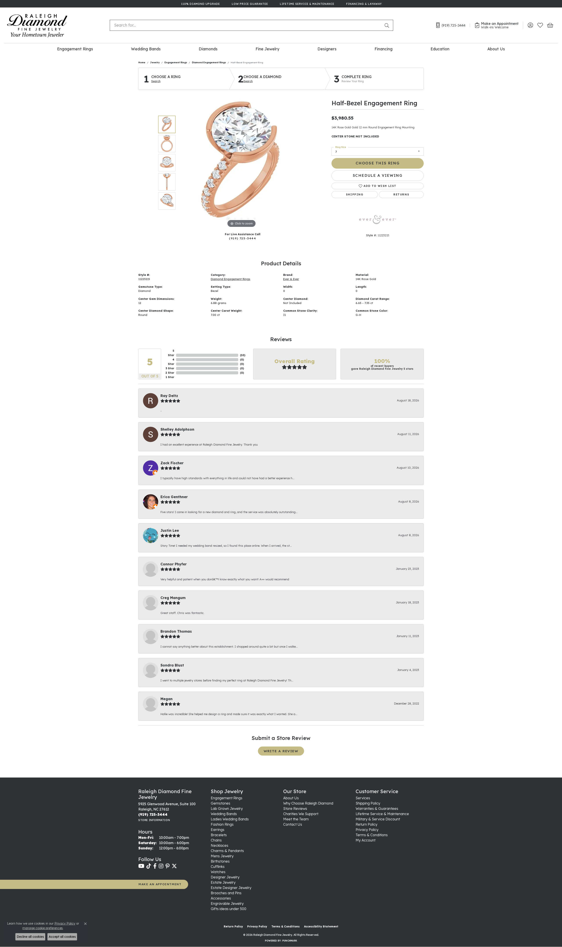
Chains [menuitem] (216, 840)
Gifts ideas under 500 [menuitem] (228, 909)
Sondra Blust (172, 665)
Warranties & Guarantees (377, 808)
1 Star (170, 377)
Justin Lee (169, 530)
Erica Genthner (174, 497)
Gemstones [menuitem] (220, 803)
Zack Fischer (172, 463)
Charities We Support (300, 814)
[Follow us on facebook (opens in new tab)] (155, 866)
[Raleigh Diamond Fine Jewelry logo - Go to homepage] (37, 25)
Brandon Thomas (176, 631)
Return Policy (366, 824)
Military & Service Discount (378, 819)
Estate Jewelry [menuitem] (223, 882)
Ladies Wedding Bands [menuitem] (230, 819)
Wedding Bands (146, 48)
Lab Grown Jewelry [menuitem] (227, 808)
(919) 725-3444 (242, 238)
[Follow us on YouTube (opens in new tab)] (141, 866)
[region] (241, 163)
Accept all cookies (62, 937)
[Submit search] (387, 25)
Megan (166, 699)
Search (155, 81)
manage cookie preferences (42, 928)
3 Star (170, 368)
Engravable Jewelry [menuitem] (227, 903)
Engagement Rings (75, 48)
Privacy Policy (367, 829)
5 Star (171, 353)
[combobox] (246, 25)
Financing (384, 48)
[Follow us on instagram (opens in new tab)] (161, 866)
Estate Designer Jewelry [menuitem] (231, 887)
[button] (530, 25)
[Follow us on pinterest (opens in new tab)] (167, 866)
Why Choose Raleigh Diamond (308, 803)
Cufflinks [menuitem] (218, 866)
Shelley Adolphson (177, 429)
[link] (200, 3)
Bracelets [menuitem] (219, 835)
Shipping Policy (368, 803)
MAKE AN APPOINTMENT (160, 884)
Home (141, 62)
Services (363, 798)
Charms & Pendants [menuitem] (227, 851)
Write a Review (281, 751)
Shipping (355, 194)
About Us (496, 48)
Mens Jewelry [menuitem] (222, 856)
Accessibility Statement (321, 926)
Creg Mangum (173, 598)
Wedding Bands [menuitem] (224, 814)
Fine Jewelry (267, 48)
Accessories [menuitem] (221, 898)
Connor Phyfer (173, 564)
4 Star (171, 362)
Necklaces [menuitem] (219, 845)
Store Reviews (295, 808)
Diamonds (208, 48)
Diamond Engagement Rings (209, 62)
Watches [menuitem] (218, 872)
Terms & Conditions (372, 835)
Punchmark (289, 940)
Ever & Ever (291, 279)
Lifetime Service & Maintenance (382, 814)
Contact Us (292, 824)
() (242, 355)
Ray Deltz (169, 395)
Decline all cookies (30, 937)
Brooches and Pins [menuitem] (226, 893)
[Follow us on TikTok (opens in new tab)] (148, 866)
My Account (365, 840)
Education (440, 48)
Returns (401, 194)
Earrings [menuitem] (217, 829)
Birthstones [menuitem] (220, 861)
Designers (327, 48)
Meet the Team (296, 819)
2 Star (170, 372)
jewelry (155, 62)
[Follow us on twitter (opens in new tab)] (174, 866)
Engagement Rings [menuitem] (226, 798)
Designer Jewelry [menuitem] (225, 877)
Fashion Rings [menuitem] (222, 824)
